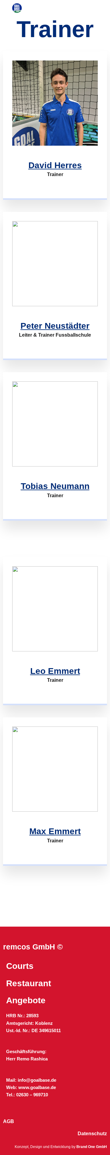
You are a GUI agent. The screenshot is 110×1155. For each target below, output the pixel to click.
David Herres (55, 165)
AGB (8, 1121)
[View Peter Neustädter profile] (55, 304)
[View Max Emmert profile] (55, 810)
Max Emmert (55, 831)
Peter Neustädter (55, 326)
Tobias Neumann (55, 486)
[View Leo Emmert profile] (55, 650)
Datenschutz (92, 1133)
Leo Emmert (55, 671)
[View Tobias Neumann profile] (55, 465)
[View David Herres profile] (55, 144)
